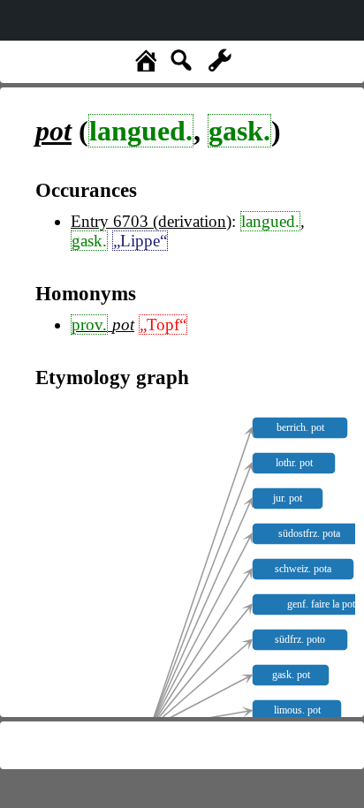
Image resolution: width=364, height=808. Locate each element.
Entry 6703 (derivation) (151, 221)
